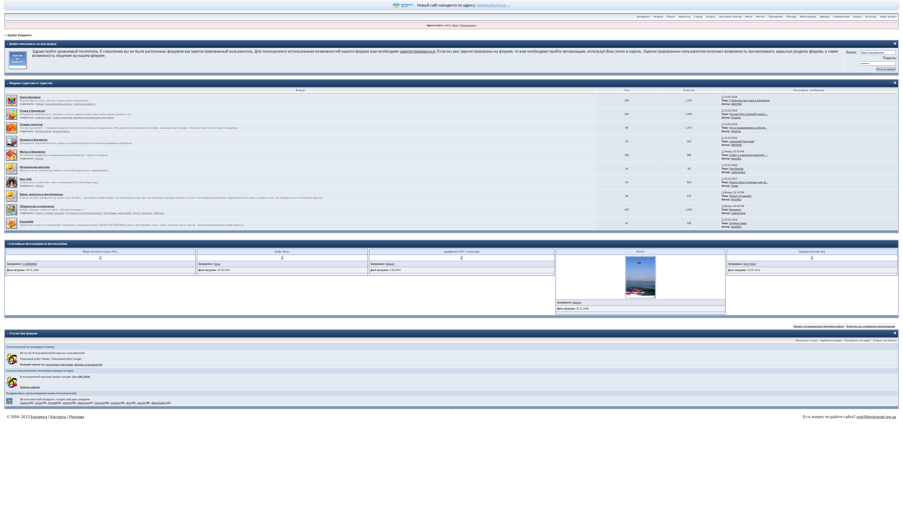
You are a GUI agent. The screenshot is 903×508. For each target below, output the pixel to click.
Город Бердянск (30, 97)
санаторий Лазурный (741, 141)
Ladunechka (738, 172)
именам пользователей (88, 364)
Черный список (60, 131)
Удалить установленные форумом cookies (819, 326)
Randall (52, 402)
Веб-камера (808, 16)
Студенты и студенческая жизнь (84, 213)
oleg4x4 (67, 402)
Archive (40, 158)
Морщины (735, 209)
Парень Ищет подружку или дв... (748, 182)
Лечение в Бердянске (34, 139)
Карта (858, 16)
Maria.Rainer (158, 402)
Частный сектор (730, 16)
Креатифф (26, 221)
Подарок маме (738, 223)
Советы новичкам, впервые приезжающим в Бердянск (83, 117)
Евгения (99, 402)
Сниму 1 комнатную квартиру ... (748, 155)
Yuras (217, 263)
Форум (658, 16)
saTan (38, 402)
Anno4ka (736, 158)
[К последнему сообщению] (722, 96)
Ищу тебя (26, 179)
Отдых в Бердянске (32, 110)
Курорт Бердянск (20, 35)
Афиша (825, 16)
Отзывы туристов (31, 124)
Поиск (671, 16)
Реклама (76, 417)
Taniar (734, 185)
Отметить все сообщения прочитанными (870, 326)
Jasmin (141, 402)
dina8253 (736, 226)
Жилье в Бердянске (32, 151)
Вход (456, 25)
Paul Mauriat (736, 168)
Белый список (43, 131)
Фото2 (760, 16)
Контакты (58, 417)
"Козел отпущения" (740, 195)
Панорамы (776, 16)
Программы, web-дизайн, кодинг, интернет (127, 213)
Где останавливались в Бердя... (748, 127)
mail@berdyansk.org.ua (876, 417)
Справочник (841, 16)
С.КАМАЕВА (29, 263)
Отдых (710, 16)
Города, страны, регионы (50, 213)
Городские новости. (84, 104)
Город (698, 16)
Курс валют (888, 16)
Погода (791, 16)
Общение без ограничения (37, 206)
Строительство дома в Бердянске (749, 100)
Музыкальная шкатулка (35, 167)
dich (128, 402)
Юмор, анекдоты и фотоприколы (41, 194)
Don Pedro (750, 263)
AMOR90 (736, 104)
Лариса (24, 402)
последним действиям (59, 364)
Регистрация (468, 25)
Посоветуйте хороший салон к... (748, 114)
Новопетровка (43, 117)
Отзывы (871, 16)
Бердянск (643, 16)
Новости (684, 16)
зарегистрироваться (417, 51)
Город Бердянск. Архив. (58, 104)
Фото (748, 16)
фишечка (83, 402)
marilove (115, 402)
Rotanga (736, 117)
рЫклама (159, 213)
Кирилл (390, 263)
